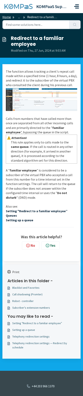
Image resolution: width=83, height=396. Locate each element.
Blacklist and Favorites (25, 287)
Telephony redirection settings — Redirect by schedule (39, 345)
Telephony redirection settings (31, 336)
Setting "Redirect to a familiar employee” (37, 323)
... (19, 17)
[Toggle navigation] (77, 6)
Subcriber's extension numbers (31, 307)
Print (16, 272)
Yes (52, 245)
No (33, 245)
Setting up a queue (23, 330)
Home (6, 17)
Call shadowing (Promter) (27, 294)
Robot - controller (23, 301)
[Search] (75, 24)
